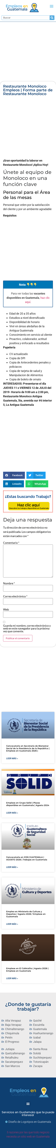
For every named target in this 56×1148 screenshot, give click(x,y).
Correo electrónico (15, 596)
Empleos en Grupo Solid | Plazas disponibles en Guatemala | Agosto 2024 (27, 803)
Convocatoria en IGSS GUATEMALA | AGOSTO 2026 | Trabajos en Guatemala (26, 858)
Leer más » (12, 758)
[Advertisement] (28, 51)
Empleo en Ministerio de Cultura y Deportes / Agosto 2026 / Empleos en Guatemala (26, 914)
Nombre (9, 583)
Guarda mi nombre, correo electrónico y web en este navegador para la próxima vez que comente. (27, 628)
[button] (52, 6)
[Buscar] (52, 18)
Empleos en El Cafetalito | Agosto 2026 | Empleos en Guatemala (27, 969)
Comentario (11, 542)
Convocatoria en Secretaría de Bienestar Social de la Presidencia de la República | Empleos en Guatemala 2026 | (27, 748)
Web (6, 609)
